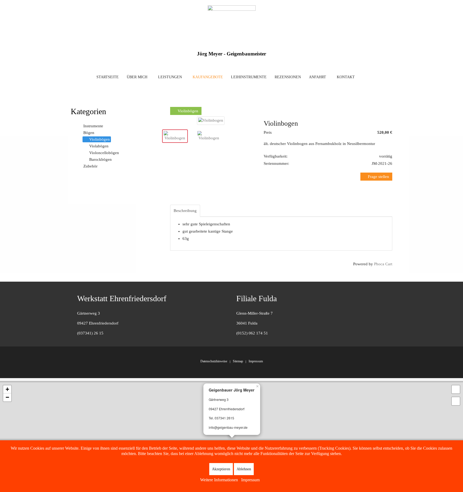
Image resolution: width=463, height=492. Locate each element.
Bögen (88, 133)
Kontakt (346, 77)
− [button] (7, 397)
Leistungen (170, 77)
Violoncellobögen (104, 153)
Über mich (137, 77)
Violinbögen (187, 111)
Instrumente (93, 126)
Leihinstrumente (249, 77)
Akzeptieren (221, 469)
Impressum (256, 361)
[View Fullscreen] (456, 389)
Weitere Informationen (219, 480)
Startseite (107, 77)
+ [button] (7, 389)
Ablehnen (244, 469)
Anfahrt (317, 77)
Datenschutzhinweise (213, 361)
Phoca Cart (383, 264)
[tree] (116, 146)
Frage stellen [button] (378, 176)
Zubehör (90, 166)
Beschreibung (185, 210)
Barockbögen (100, 159)
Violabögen (99, 146)
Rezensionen (288, 77)
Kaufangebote (208, 77)
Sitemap (238, 361)
